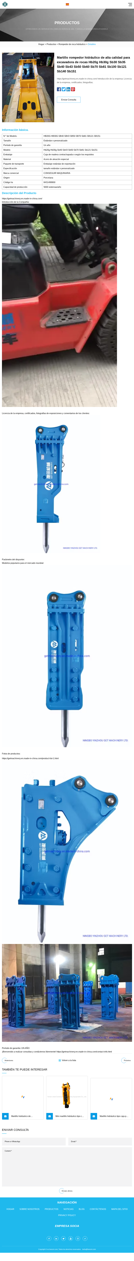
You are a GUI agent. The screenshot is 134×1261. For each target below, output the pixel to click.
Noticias (69, 1209)
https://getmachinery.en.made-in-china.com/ (22, 198)
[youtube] (70, 1238)
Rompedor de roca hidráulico (71, 44)
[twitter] (63, 1238)
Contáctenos (98, 1209)
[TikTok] (85, 1238)
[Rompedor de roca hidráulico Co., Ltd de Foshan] (5, 4)
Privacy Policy (67, 1215)
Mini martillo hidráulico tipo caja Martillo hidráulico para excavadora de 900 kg (70, 1117)
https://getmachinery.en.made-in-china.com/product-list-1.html (30, 758)
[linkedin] (56, 1238)
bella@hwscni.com (89, 1249)
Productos (51, 44)
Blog (82, 1209)
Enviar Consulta (68, 100)
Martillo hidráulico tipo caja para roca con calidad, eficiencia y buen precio (114, 1117)
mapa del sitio (119, 1209)
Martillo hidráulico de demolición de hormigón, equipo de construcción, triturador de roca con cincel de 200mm (25, 1117)
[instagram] (78, 1238)
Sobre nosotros (29, 1209)
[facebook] (49, 1238)
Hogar (41, 44)
